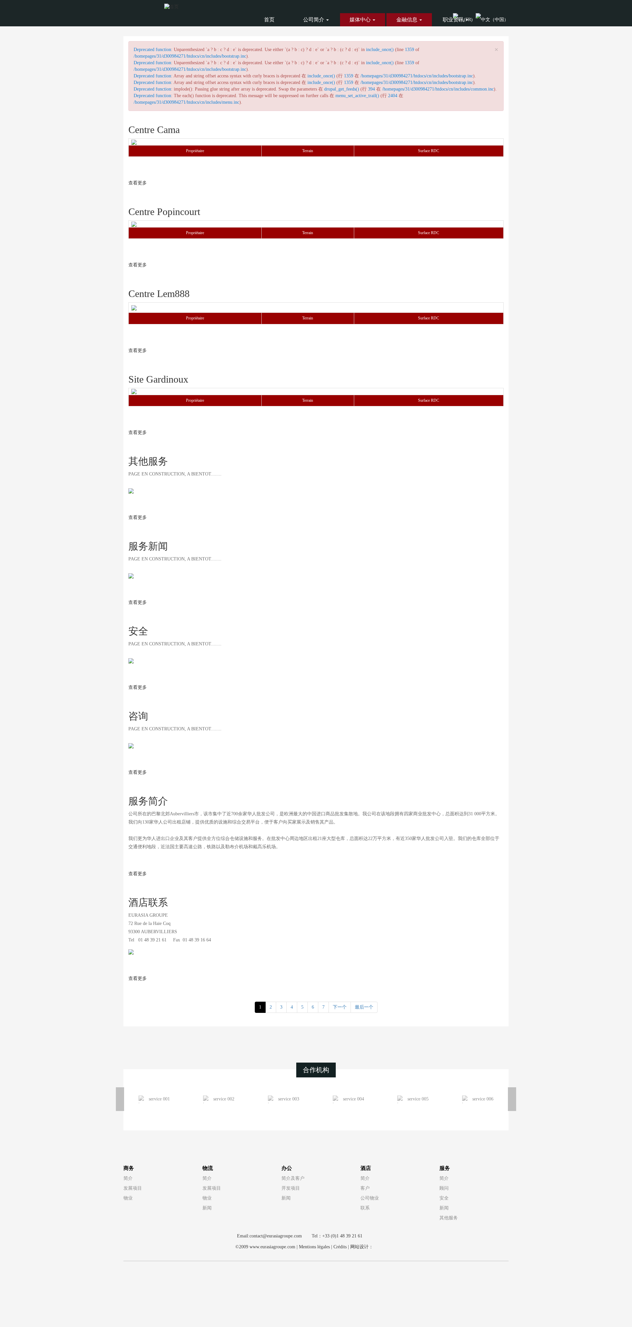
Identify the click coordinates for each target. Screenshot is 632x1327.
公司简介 (314, 19)
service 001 (159, 1099)
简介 (128, 1178)
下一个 (340, 1007)
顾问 (444, 1188)
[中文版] (492, 19)
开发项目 (290, 1188)
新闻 (207, 1207)
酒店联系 (148, 902)
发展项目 (132, 1188)
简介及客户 (292, 1178)
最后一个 (364, 1007)
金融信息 (407, 19)
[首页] (171, 6)
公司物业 (369, 1198)
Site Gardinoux (158, 379)
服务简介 (148, 801)
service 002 (223, 1099)
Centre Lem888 (159, 293)
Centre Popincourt (164, 211)
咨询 (138, 716)
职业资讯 (454, 19)
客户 (365, 1188)
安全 (138, 631)
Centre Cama (154, 129)
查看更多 (137, 182)
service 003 (288, 1099)
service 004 (353, 1099)
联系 (365, 1207)
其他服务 (148, 461)
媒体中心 (361, 19)
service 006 (482, 1099)
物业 (128, 1198)
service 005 (418, 1099)
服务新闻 (148, 546)
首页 (269, 19)
